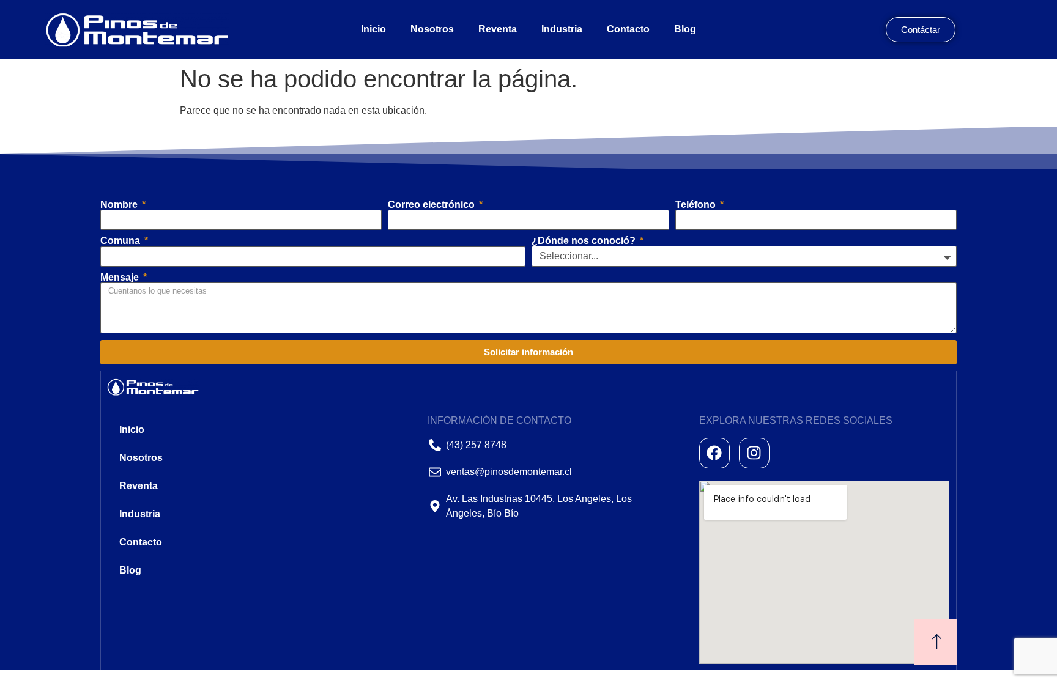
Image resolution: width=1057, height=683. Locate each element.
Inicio (373, 29)
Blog (685, 29)
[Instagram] (754, 453)
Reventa (497, 29)
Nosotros (432, 29)
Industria (561, 29)
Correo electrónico (432, 205)
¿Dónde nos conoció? (585, 241)
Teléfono (696, 205)
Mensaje (120, 277)
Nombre (120, 205)
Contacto (628, 29)
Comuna (121, 241)
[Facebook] (714, 453)
